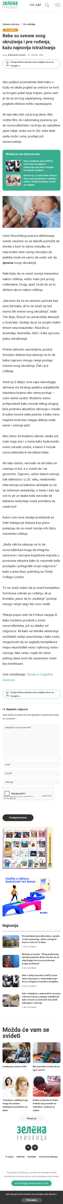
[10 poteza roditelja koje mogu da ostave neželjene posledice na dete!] (16, 1086)
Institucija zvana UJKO (15, 1066)
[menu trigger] (56, 5)
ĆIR (32, 5)
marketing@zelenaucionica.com (31, 1183)
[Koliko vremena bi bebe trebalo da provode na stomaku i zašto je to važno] (47, 1086)
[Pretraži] (46, 5)
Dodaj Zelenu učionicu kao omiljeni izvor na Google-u (32, 64)
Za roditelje (10, 30)
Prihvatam (31, 1200)
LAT (38, 5)
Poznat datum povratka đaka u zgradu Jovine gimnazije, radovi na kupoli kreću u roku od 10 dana (40, 939)
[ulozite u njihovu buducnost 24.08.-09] (28, 895)
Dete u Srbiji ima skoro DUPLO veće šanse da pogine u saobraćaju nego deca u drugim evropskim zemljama (40, 978)
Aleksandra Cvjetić (17, 55)
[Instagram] (35, 1148)
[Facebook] (28, 1148)
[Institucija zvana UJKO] (16, 1052)
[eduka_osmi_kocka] (28, 847)
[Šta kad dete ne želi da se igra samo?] (47, 1052)
